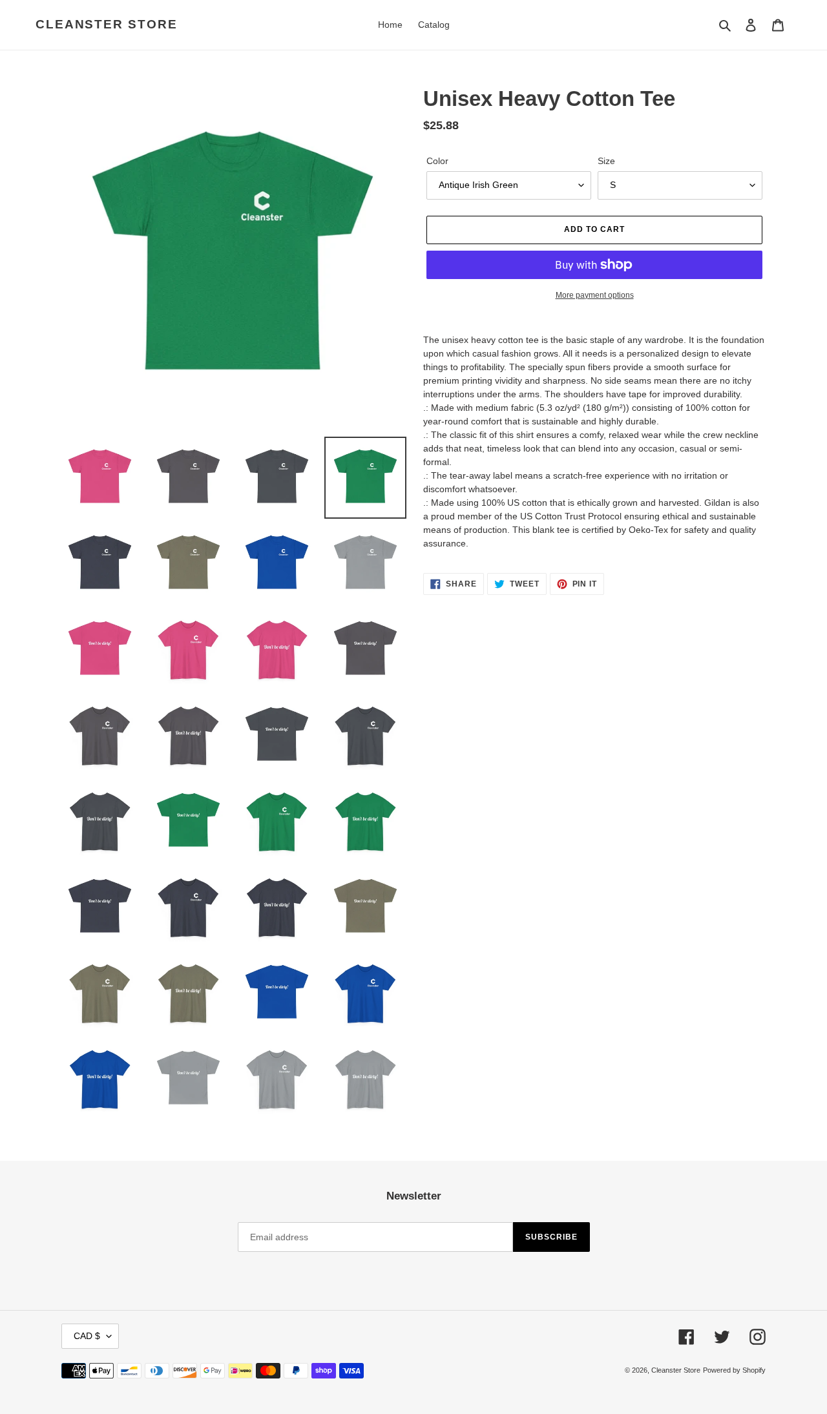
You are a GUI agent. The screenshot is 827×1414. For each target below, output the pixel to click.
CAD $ (87, 1336)
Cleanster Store (107, 24)
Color (437, 161)
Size (606, 161)
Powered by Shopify (734, 1370)
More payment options (595, 295)
